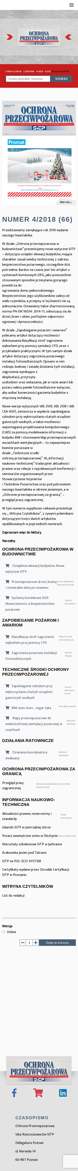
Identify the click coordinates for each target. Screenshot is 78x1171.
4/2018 (48, 71)
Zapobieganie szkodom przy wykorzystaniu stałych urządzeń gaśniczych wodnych (29, 692)
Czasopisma (29, 71)
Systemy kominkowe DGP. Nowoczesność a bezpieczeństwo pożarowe (30, 604)
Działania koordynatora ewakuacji (26, 755)
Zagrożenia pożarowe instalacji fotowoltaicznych (31, 656)
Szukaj (61, 78)
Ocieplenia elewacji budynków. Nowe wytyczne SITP (34, 569)
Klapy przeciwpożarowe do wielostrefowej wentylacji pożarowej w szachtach (33, 724)
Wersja (7, 926)
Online (11, 932)
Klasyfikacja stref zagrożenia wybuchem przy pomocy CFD (29, 640)
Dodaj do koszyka (57, 942)
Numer (39, 71)
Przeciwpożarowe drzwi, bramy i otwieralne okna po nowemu (31, 585)
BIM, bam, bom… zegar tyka (31, 708)
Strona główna (14, 71)
